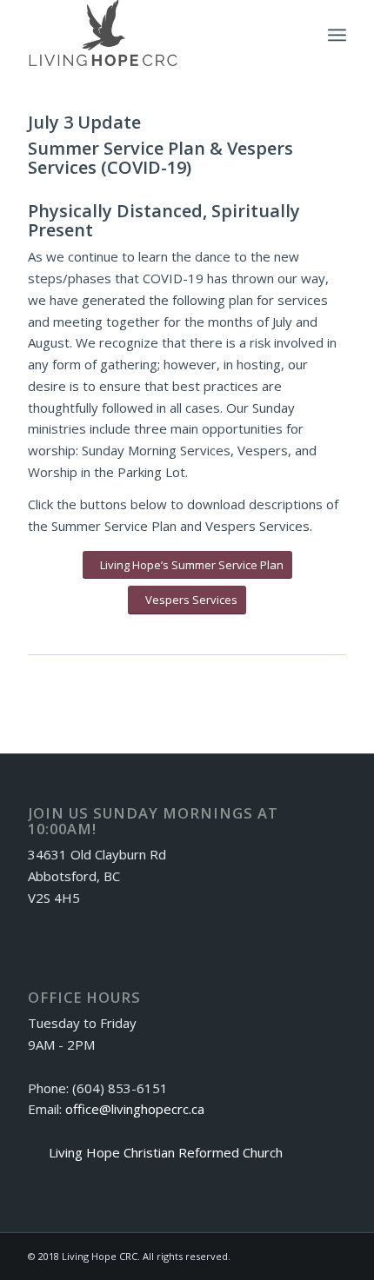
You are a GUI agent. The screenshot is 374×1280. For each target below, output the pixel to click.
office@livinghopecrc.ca (134, 1109)
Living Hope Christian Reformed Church (166, 1152)
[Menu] (337, 35)
